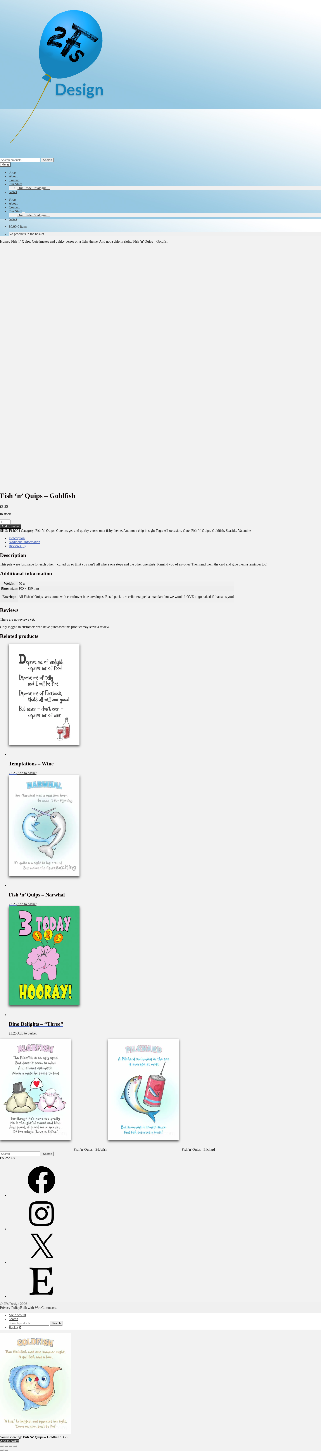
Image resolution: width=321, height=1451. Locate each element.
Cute (186, 530)
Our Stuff (15, 184)
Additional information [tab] (24, 542)
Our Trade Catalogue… (33, 188)
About (13, 176)
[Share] (10, 1446)
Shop (12, 172)
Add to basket (10, 526)
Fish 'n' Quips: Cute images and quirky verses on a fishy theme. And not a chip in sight (71, 241)
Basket (15, 1327)
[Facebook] (41, 1195)
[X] (41, 1262)
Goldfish (218, 530)
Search (47, 160)
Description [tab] (17, 538)
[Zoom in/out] (1, 1446)
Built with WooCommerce (38, 1307)
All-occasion (172, 530)
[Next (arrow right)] (6, 1450)
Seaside (231, 530)
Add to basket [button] (26, 773)
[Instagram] (41, 1229)
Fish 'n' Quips (200, 530)
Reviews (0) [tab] (17, 546)
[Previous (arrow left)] (1, 1450)
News (13, 192)
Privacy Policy (10, 1307)
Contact (14, 180)
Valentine (244, 530)
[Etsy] (41, 1296)
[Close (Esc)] (15, 1446)
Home (4, 241)
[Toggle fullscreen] (6, 1446)
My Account (17, 1315)
